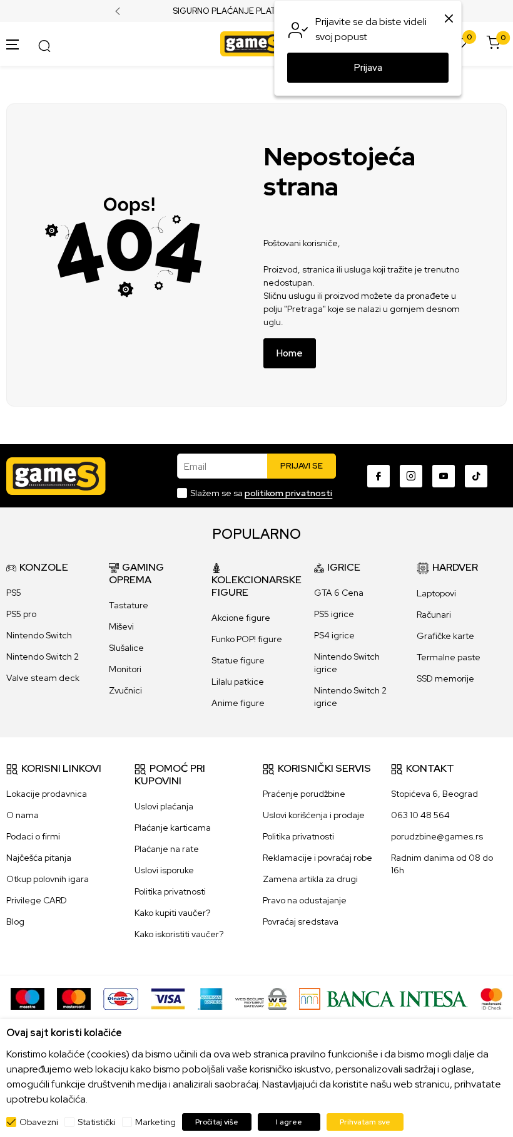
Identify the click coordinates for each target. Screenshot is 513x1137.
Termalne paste (448, 657)
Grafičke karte (445, 635)
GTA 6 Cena (338, 592)
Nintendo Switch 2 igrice (350, 697)
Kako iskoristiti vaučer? (179, 934)
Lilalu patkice (237, 681)
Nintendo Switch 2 (42, 656)
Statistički (97, 1122)
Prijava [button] (368, 67)
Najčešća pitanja (38, 857)
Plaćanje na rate (167, 848)
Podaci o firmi (33, 836)
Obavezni (38, 1122)
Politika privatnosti (170, 891)
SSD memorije (445, 678)
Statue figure (238, 660)
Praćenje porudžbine (304, 793)
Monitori (125, 669)
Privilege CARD (36, 900)
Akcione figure (240, 617)
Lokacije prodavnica (46, 793)
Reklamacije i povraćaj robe (317, 857)
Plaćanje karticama (173, 827)
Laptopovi (436, 593)
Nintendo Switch (39, 635)
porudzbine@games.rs (437, 836)
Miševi (121, 626)
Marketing (155, 1122)
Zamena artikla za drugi (310, 879)
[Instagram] (411, 476)
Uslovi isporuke (164, 870)
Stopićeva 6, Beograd (434, 793)
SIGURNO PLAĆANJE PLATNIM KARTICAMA (257, 11)
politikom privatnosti (288, 493)
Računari (434, 614)
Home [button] (290, 353)
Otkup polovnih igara (47, 879)
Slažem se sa (261, 493)
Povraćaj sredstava (300, 921)
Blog (15, 921)
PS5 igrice (334, 614)
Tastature (128, 605)
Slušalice (126, 647)
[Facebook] (378, 476)
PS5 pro (21, 614)
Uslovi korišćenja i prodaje (314, 815)
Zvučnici (125, 690)
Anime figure (238, 703)
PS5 (13, 592)
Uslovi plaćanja (164, 806)
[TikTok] (476, 476)
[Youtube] (443, 476)
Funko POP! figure (246, 639)
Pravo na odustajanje (305, 900)
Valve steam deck (42, 677)
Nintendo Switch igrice (347, 663)
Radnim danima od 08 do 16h (442, 864)
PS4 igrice (334, 635)
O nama (22, 815)
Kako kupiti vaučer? (172, 912)
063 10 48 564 (420, 815)
